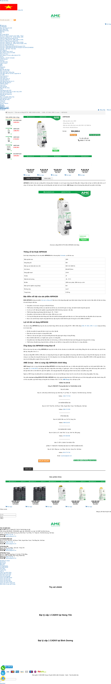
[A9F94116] (57, 164)
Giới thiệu (2, 102)
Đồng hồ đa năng (4, 30)
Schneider (62, 255)
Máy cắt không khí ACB (6, 28)
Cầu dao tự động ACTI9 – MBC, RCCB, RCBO (11, 42)
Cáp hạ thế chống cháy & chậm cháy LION (11, 91)
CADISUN (2, 95)
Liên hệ (2, 107)
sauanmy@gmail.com (66, 455)
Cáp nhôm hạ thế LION (6, 93)
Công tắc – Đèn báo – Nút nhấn (8, 48)
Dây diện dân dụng (4, 87)
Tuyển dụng (3, 108)
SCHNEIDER (3, 26)
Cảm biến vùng (4, 61)
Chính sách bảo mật (5, 579)
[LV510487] (35, 493)
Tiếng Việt (20, 10)
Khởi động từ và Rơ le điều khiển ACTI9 (10, 55)
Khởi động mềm (4, 29)
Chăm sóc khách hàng (5, 572)
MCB (1, 65)
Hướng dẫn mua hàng (5, 573)
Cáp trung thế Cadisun (5, 98)
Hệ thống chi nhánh (5, 560)
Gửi (2, 518)
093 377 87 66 (66, 452)
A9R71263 (16, 137)
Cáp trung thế (3, 86)
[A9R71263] (9, 139)
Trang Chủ (2, 100)
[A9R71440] (9, 148)
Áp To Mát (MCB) (4, 34)
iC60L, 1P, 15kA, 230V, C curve (50, 112)
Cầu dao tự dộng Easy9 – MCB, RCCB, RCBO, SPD (13, 43)
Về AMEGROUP (4, 567)
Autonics (2, 60)
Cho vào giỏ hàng (95, 135)
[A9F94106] (85, 164)
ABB (1, 64)
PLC (1, 33)
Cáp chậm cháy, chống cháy (7, 72)
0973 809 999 (66, 436)
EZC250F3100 (17, 120)
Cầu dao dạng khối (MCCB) (7, 45)
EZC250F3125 (17, 153)
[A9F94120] (44, 164)
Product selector (4, 103)
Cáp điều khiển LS (4, 80)
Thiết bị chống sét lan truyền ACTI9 (9, 38)
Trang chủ (10, 112)
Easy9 (1, 56)
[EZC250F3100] (9, 123)
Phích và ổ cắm (4, 54)
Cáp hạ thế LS (3, 77)
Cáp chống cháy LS (5, 78)
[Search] (15, 20)
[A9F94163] (55, 493)
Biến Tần (2, 32)
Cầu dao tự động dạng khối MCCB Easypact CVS (12, 46)
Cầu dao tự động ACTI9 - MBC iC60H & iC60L (27, 112)
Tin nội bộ (2, 109)
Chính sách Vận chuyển (6, 581)
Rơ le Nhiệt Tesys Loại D (6, 51)
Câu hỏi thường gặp (5, 576)
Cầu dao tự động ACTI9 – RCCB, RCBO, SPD (11, 37)
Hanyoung (2, 67)
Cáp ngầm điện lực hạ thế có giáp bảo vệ (10, 73)
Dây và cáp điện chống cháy (7, 97)
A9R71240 (16, 128)
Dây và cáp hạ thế (4, 71)
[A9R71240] (9, 131)
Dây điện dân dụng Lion (6, 94)
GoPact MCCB (3, 59)
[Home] (55, 16)
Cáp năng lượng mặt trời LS (7, 81)
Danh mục (4, 25)
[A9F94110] (71, 164)
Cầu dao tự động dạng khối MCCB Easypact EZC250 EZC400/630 (16, 47)
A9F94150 (64, 112)
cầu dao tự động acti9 (46, 300)
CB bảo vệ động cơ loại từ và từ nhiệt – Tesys (12, 35)
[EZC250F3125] (9, 156)
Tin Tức (2, 106)
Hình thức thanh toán (5, 575)
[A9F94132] (95, 493)
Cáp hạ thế (2, 85)
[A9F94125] (30, 164)
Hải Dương (3, 562)
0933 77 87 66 (85, 140)
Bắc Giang (2, 563)
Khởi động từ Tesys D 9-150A (7, 52)
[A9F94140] (75, 493)
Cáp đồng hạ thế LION (5, 90)
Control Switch (3, 63)
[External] (7, 669)
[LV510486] (15, 493)
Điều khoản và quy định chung (7, 584)
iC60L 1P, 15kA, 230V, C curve (89, 325)
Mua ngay (73, 135)
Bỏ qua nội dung (4, 0)
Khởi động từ (3, 50)
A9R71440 (16, 145)
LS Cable (2, 74)
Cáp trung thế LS (4, 76)
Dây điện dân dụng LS (5, 82)
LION (1, 89)
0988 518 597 (66, 422)
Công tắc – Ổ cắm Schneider (7, 58)
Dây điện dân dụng (4, 69)
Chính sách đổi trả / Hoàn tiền (7, 582)
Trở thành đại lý (4, 566)
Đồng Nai (2, 564)
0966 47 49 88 (66, 409)
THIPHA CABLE (4, 84)
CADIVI (2, 68)
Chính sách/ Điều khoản (6, 577)
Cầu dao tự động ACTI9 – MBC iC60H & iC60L (11, 39)
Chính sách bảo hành (5, 580)
